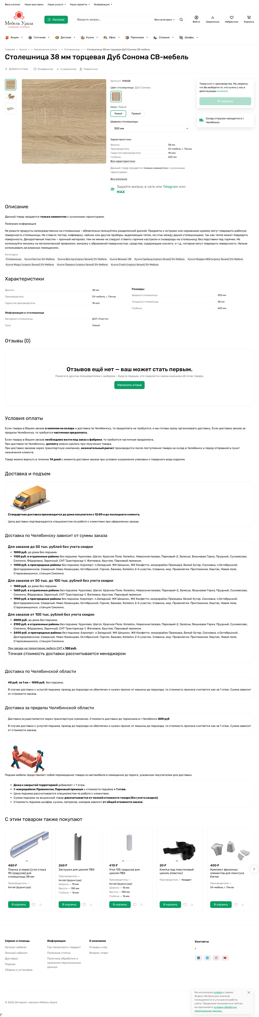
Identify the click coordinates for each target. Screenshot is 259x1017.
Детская (66, 37)
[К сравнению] (40, 904)
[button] (116, 96)
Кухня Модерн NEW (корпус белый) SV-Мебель (215, 259)
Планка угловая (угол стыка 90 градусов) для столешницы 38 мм (27, 873)
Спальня (164, 37)
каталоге (222, 91)
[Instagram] (216, 958)
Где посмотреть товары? (64, 947)
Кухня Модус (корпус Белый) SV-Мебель (30, 264)
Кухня (90, 37)
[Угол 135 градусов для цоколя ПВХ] (129, 845)
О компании (97, 941)
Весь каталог (12, 4)
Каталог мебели (15, 947)
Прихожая (137, 37)
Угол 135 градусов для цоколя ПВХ (124, 871)
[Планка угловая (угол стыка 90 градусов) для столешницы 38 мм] (28, 845)
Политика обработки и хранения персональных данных (64, 963)
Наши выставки (34, 4)
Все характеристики (122, 161)
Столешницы (13, 259)
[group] (64, 130)
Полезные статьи (58, 953)
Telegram (170, 186)
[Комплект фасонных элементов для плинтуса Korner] (230, 845)
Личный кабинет (16, 953)
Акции (14, 37)
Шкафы (189, 37)
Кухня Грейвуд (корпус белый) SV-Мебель (159, 259)
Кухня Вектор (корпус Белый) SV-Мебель (82, 259)
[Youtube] (225, 958)
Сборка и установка (18, 969)
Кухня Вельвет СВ (120, 259)
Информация (102, 4)
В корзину (19, 904)
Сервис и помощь (17, 941)
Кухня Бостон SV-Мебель (39, 259)
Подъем (10, 964)
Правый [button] (136, 113)
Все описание (118, 179)
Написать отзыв (129, 385)
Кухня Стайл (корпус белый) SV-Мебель (135, 264)
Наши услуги (55, 4)
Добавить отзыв (18, 68)
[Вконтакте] (198, 958)
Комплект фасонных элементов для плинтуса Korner (227, 873)
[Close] (249, 992)
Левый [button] (118, 113)
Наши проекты (78, 4)
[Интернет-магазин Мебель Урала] (19, 19)
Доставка (11, 958)
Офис (112, 37)
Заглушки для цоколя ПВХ (76, 869)
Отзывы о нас (98, 947)
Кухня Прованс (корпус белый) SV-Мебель (82, 264)
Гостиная (39, 37)
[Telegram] (207, 958)
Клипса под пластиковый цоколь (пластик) (177, 871)
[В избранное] (33, 904)
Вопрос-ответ (98, 953)
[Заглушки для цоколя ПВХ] (79, 845)
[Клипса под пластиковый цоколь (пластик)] (180, 845)
